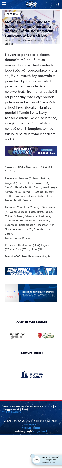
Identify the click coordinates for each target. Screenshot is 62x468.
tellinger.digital (39, 431)
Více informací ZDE (11, 412)
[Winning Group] (17, 336)
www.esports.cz (31, 424)
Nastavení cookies (31, 427)
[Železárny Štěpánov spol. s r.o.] (32, 374)
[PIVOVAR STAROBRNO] (46, 336)
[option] (31, 370)
